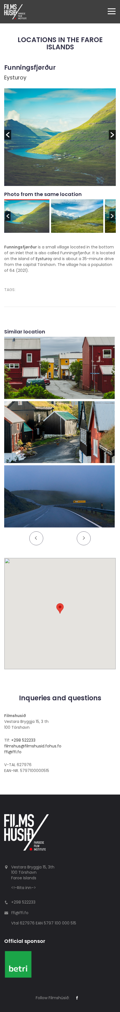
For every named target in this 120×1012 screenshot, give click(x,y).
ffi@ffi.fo (12, 752)
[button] (7, 135)
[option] (60, 137)
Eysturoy (15, 77)
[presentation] (36, 538)
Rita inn (24, 887)
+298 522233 (23, 740)
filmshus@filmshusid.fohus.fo (32, 746)
